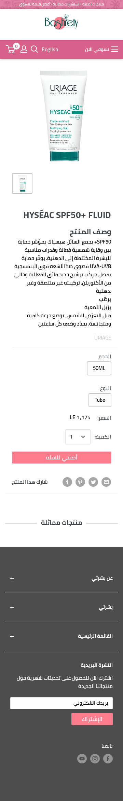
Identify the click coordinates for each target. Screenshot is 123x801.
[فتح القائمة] (114, 49)
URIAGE (102, 338)
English (50, 49)
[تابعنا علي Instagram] (95, 758)
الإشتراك (92, 719)
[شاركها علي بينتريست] (80, 482)
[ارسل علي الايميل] (106, 482)
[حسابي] (23, 49)
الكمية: (103, 437)
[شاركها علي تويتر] (93, 482)
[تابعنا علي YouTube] (82, 758)
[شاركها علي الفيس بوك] (67, 482)
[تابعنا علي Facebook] (108, 758)
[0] (10, 49)
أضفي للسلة (62, 457)
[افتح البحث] (34, 49)
